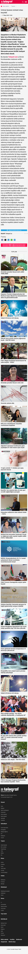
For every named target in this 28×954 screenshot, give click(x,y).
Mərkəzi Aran (4, 923)
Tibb (2, 851)
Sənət (2, 895)
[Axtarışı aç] (23, 2)
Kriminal (3, 881)
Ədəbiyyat (3, 893)
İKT (1, 833)
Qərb (2, 931)
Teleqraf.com (13, 57)
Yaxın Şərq (3, 868)
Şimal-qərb (3, 925)
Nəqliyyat (3, 835)
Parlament (3, 812)
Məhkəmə (3, 879)
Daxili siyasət (4, 816)
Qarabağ (3, 818)
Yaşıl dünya (3, 849)
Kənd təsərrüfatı (4, 827)
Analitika (3, 820)
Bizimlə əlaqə (12, 941)
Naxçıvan (3, 935)
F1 (1, 902)
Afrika (2, 862)
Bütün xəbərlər (4, 939)
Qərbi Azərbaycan (5, 810)
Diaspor (2, 808)
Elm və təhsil (3, 847)
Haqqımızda (4, 941)
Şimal (2, 927)
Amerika (3, 864)
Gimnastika (3, 904)
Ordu (2, 806)
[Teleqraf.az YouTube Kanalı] (14, 245)
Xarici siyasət (4, 814)
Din (1, 855)
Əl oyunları (3, 908)
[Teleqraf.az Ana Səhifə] (6, 1)
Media (2, 853)
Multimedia (19, 939)
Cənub (2, 933)
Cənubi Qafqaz (4, 872)
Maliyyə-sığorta (4, 831)
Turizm (2, 837)
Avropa (2, 870)
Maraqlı (2, 883)
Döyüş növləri (4, 906)
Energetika (3, 829)
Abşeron (3, 929)
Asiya (2, 866)
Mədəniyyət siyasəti (5, 891)
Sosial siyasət (4, 845)
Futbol (2, 910)
